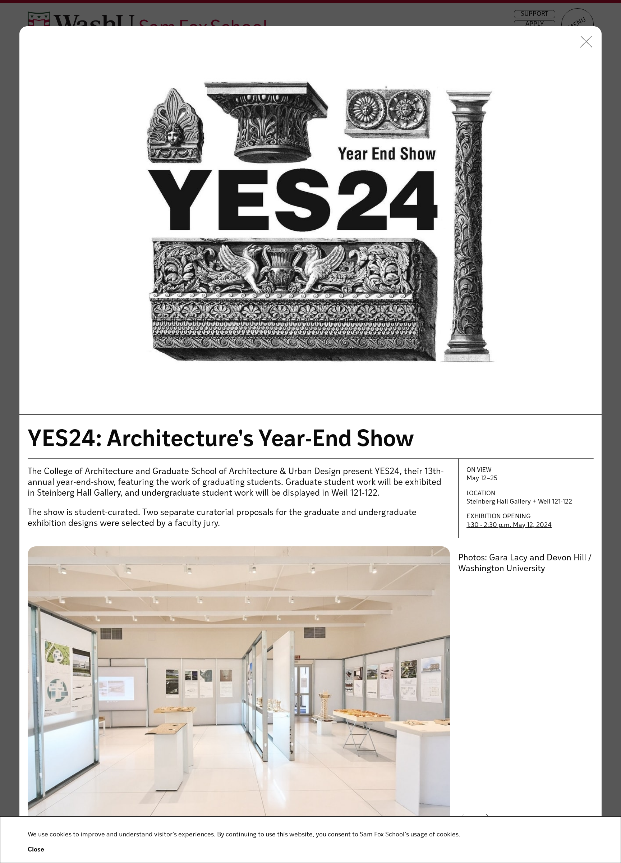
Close (36, 850)
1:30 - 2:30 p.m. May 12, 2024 (509, 525)
